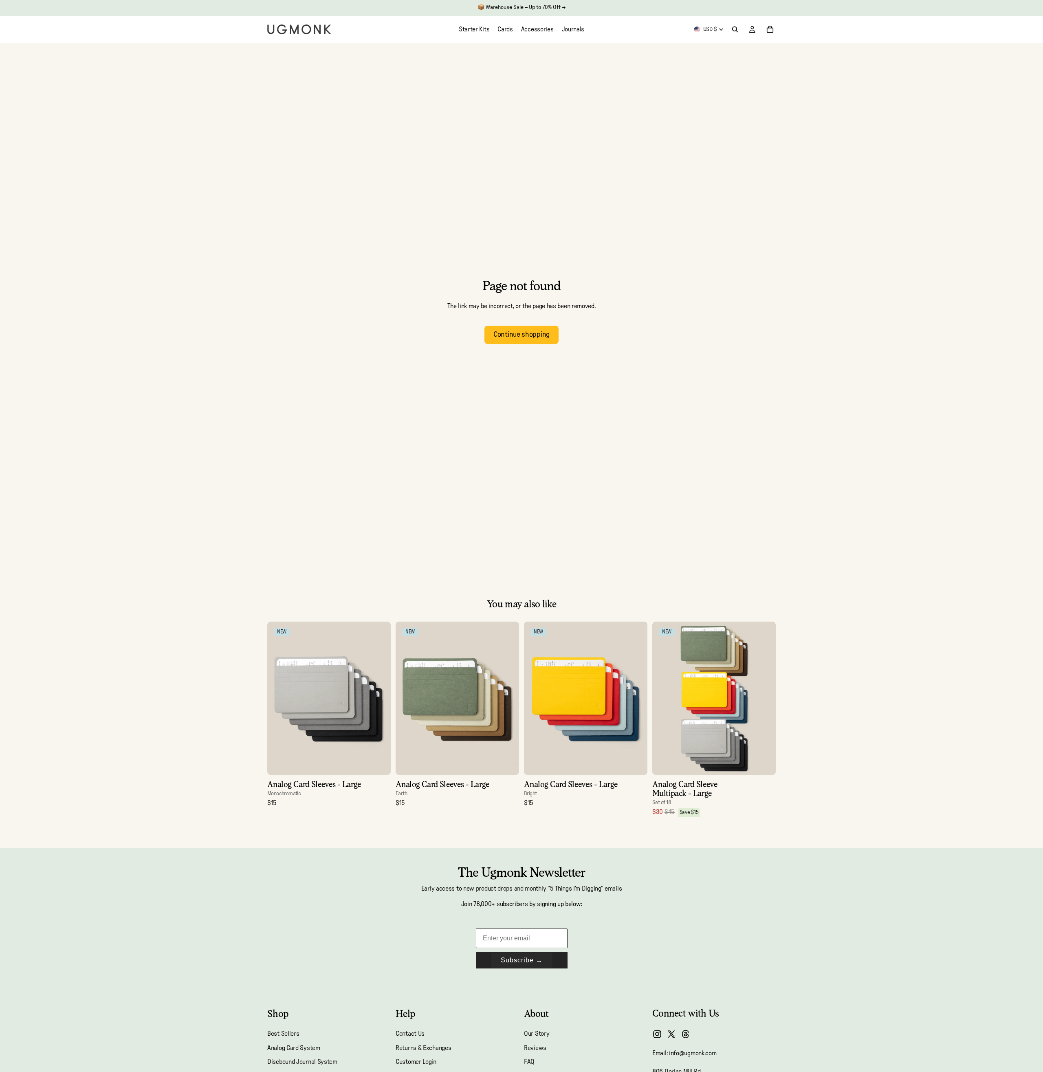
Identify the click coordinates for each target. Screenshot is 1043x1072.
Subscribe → (522, 960)
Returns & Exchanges (423, 1048)
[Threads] (686, 1034)
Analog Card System (293, 1048)
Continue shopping (521, 334)
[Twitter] (671, 1034)
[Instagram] (657, 1034)
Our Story (536, 1034)
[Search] (735, 29)
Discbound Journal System (302, 1062)
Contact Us (410, 1034)
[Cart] (770, 29)
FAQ (529, 1062)
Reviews (535, 1048)
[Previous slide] (279, 698)
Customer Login (416, 1062)
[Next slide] (378, 698)
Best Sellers (283, 1034)
